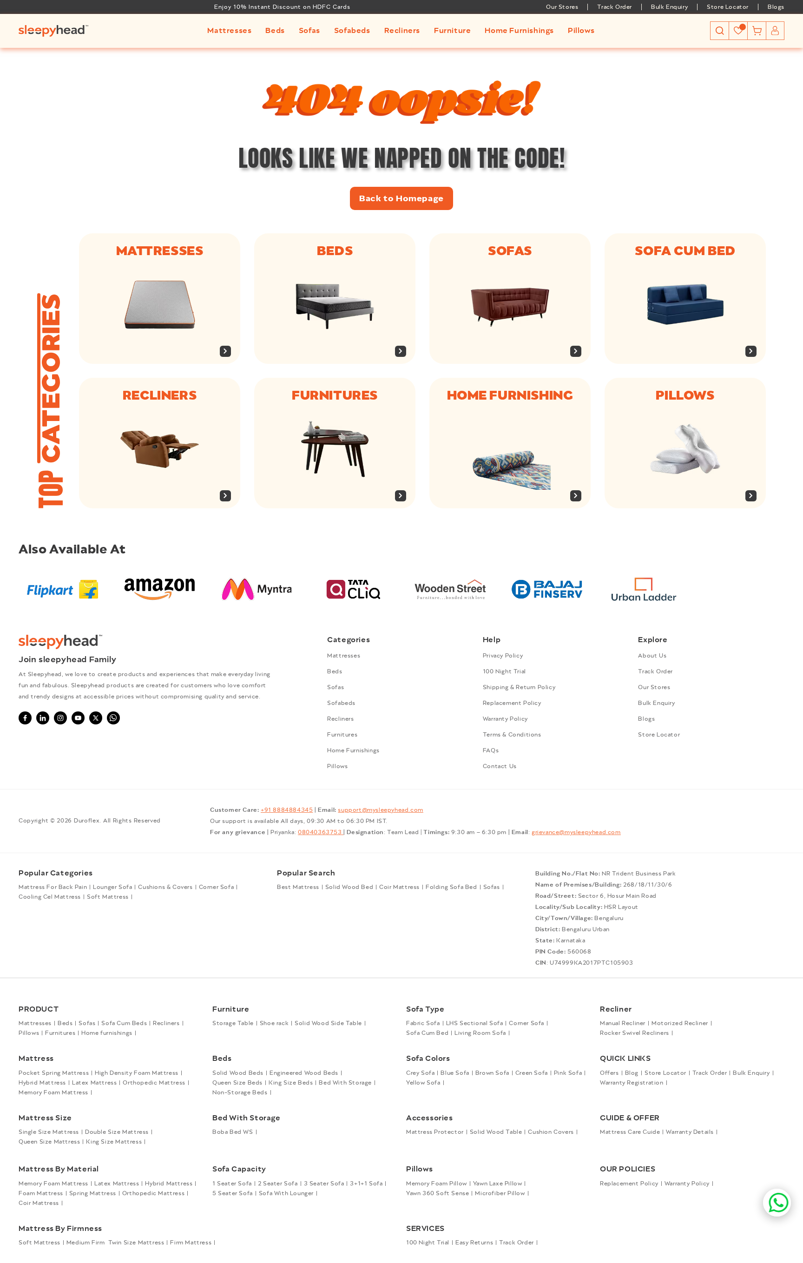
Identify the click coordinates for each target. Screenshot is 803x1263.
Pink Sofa (568, 1073)
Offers (609, 1073)
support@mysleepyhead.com (380, 810)
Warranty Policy (505, 719)
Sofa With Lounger (286, 1193)
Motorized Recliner (680, 1023)
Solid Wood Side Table (328, 1023)
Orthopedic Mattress (154, 1082)
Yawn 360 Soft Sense (437, 1193)
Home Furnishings (353, 750)
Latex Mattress (94, 1082)
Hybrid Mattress (42, 1082)
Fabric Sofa (423, 1023)
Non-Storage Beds (240, 1092)
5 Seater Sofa (232, 1193)
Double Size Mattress (117, 1132)
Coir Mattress (399, 887)
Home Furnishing (510, 395)
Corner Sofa (216, 887)
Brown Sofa (492, 1073)
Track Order (614, 7)
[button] (229, 31)
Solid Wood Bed (349, 887)
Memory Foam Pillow (436, 1183)
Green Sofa (531, 1073)
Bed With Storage (345, 1082)
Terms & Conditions (512, 734)
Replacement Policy (512, 703)
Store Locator (728, 7)
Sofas (510, 251)
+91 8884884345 (287, 810)
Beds (335, 251)
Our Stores (562, 7)
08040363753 (320, 832)
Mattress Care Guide (630, 1132)
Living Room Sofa (480, 1033)
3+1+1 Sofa (366, 1183)
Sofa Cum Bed (427, 1033)
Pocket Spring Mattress (54, 1073)
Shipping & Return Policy (519, 687)
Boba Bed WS (232, 1132)
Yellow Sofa (423, 1082)
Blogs (776, 7)
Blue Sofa (455, 1073)
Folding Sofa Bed (451, 887)
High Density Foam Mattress (136, 1073)
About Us (652, 655)
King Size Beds (291, 1082)
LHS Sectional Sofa (474, 1023)
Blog (631, 1073)
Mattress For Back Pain (53, 887)
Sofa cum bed (685, 251)
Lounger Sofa (112, 887)
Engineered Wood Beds (304, 1073)
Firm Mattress (190, 1242)
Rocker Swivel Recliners (634, 1033)
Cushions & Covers (165, 887)
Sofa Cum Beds (124, 1023)
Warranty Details (690, 1132)
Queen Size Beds (237, 1082)
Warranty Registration (632, 1082)
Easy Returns (474, 1242)
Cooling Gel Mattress (50, 897)
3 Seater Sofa (324, 1183)
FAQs (491, 750)
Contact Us (500, 766)
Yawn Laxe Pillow (497, 1183)
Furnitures (335, 395)
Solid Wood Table (496, 1132)
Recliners (160, 395)
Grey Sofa (420, 1073)
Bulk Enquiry (669, 7)
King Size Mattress (114, 1141)
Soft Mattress (108, 897)
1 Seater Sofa (232, 1183)
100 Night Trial (504, 671)
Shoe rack (274, 1023)
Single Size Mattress (49, 1132)
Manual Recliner (622, 1023)
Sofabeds (341, 703)
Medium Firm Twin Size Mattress (115, 1242)
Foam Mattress (41, 1193)
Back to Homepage (401, 198)
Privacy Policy (503, 655)
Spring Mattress (92, 1193)
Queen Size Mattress (49, 1141)
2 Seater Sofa (278, 1183)
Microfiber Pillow (500, 1193)
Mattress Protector (435, 1132)
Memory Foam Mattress (53, 1092)
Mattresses (160, 251)
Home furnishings (106, 1033)
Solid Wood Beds (237, 1073)
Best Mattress (298, 887)
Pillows (685, 395)
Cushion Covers (550, 1132)
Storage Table (233, 1023)
